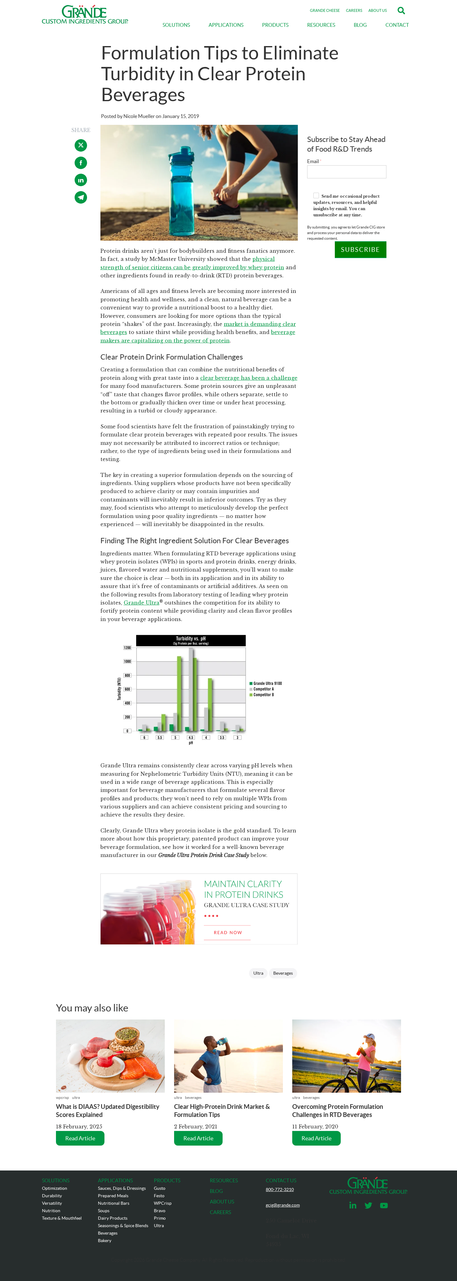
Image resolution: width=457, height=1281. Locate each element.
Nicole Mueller (139, 116)
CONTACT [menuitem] (397, 25)
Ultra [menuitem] (159, 1225)
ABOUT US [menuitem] (222, 1201)
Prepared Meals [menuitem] (113, 1195)
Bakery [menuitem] (104, 1240)
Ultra (258, 973)
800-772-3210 (280, 1189)
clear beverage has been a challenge (249, 378)
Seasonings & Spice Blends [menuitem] (123, 1225)
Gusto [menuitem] (159, 1188)
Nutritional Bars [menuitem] (113, 1203)
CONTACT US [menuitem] (281, 1180)
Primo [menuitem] (160, 1218)
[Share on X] (81, 150)
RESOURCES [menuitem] (321, 25)
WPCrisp (62, 1097)
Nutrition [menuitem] (51, 1210)
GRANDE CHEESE (325, 10)
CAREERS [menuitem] (220, 1212)
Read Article (80, 1138)
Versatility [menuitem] (52, 1203)
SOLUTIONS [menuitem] (176, 25)
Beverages (283, 973)
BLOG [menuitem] (360, 25)
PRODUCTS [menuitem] (275, 25)
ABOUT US (377, 10)
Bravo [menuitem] (159, 1210)
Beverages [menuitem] (108, 1233)
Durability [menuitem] (52, 1195)
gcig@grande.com (283, 1205)
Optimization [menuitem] (54, 1188)
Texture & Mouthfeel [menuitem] (62, 1218)
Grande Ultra (141, 603)
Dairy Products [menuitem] (112, 1218)
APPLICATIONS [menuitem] (226, 25)
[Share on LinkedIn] (81, 184)
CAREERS (354, 10)
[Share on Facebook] (81, 167)
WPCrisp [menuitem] (163, 1203)
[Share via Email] (81, 202)
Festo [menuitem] (159, 1195)
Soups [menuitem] (103, 1210)
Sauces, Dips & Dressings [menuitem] (122, 1188)
